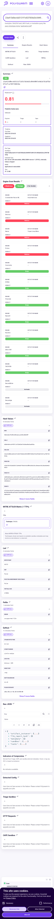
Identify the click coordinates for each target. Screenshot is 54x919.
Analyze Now (8, 37)
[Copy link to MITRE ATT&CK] (31, 507)
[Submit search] (48, 18)
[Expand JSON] (24, 725)
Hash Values (44, 45)
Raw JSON (27, 64)
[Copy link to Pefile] (10, 602)
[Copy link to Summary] (12, 74)
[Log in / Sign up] (48, 3)
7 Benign (20, 186)
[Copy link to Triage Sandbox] (18, 797)
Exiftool (10, 64)
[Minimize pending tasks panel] (46, 879)
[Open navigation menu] (31, 3)
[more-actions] (23, 37)
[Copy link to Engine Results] (22, 181)
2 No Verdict (31, 186)
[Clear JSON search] (49, 714)
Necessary (9, 903)
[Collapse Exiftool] (49, 634)
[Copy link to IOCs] (26, 756)
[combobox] (25, 17)
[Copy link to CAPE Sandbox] (17, 835)
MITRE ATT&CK (10, 51)
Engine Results (27, 45)
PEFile (43, 58)
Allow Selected (39, 909)
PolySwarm (15, 3)
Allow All (27, 915)
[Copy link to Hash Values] (15, 419)
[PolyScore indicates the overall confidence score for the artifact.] (13, 93)
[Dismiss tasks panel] (50, 879)
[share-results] (18, 37)
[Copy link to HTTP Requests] (18, 816)
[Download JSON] (39, 725)
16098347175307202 (12, 886)
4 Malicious (9, 186)
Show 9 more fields (27, 696)
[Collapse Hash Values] (49, 425)
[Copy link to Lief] (8, 548)
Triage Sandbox (43, 51)
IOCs (27, 51)
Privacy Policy (11, 898)
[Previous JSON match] (14, 725)
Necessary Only (14, 909)
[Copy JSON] (34, 725)
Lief (27, 58)
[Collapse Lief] (49, 555)
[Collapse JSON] (29, 725)
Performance (47, 903)
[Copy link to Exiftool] (11, 628)
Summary (10, 45)
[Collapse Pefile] (49, 609)
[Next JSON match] (19, 725)
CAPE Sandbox (10, 58)
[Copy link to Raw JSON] (14, 704)
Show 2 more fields (27, 499)
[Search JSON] (43, 714)
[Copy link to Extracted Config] (19, 778)
